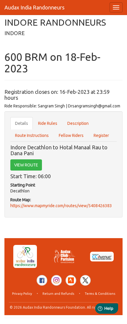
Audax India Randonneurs (34, 7)
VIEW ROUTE (26, 165)
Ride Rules (47, 123)
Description (78, 123)
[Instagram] (56, 280)
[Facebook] (42, 280)
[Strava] (71, 280)
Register (101, 135)
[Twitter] (85, 280)
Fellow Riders (71, 135)
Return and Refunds (58, 293)
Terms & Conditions (100, 293)
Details (21, 123)
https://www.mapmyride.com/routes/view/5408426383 (61, 205)
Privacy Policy (22, 293)
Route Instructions (32, 135)
